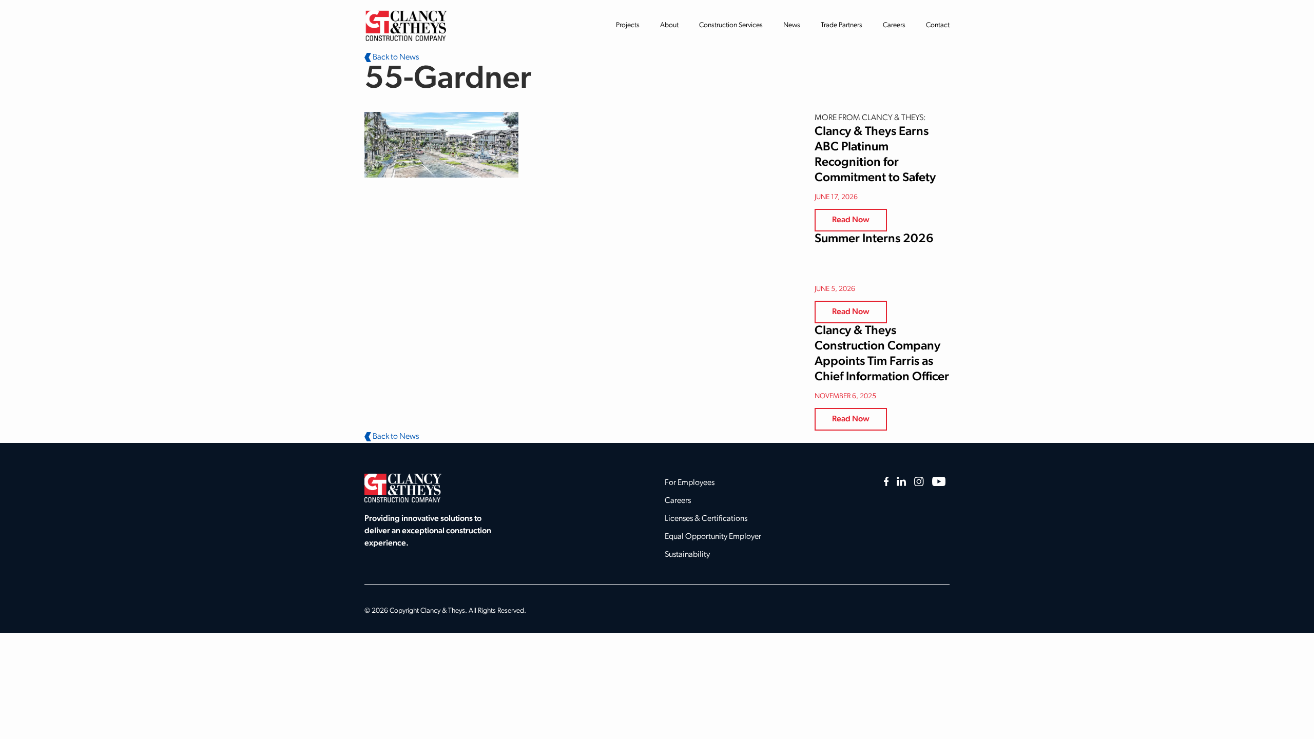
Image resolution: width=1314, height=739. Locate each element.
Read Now (850, 220)
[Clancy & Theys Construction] (406, 25)
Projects (628, 25)
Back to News (395, 57)
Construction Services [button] (731, 25)
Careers (894, 25)
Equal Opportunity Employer (713, 537)
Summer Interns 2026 (874, 239)
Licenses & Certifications (706, 519)
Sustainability (687, 555)
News (791, 25)
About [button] (669, 25)
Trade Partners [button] (841, 25)
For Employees (689, 483)
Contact (938, 25)
